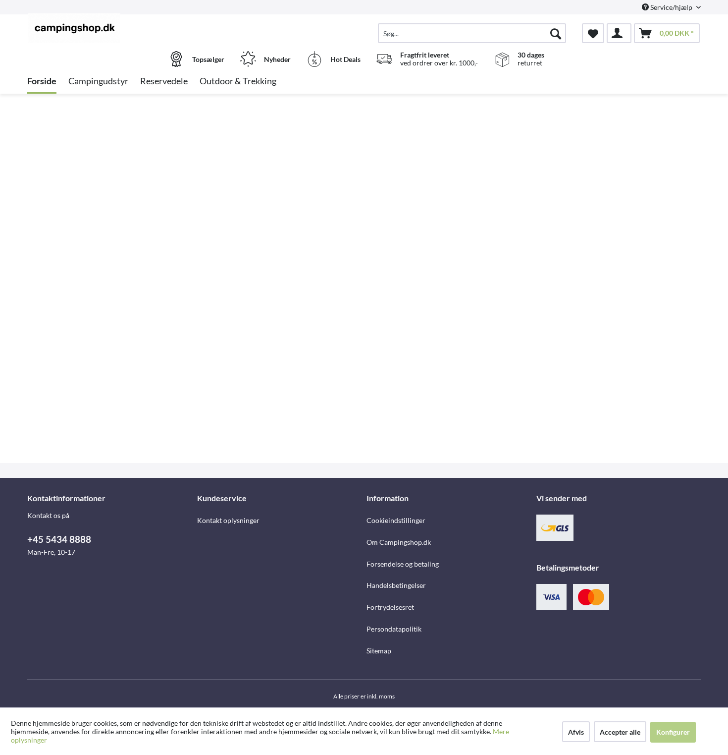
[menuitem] (472, 33)
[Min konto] (619, 33)
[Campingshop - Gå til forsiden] (111, 28)
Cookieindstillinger (395, 520)
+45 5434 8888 (59, 539)
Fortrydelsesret (390, 607)
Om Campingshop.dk (398, 542)
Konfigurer (673, 732)
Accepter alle (620, 732)
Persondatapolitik (393, 629)
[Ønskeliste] (593, 33)
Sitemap (378, 650)
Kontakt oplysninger (228, 520)
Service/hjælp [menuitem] (671, 7)
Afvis (576, 732)
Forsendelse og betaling (402, 564)
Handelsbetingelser (396, 585)
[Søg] (555, 33)
